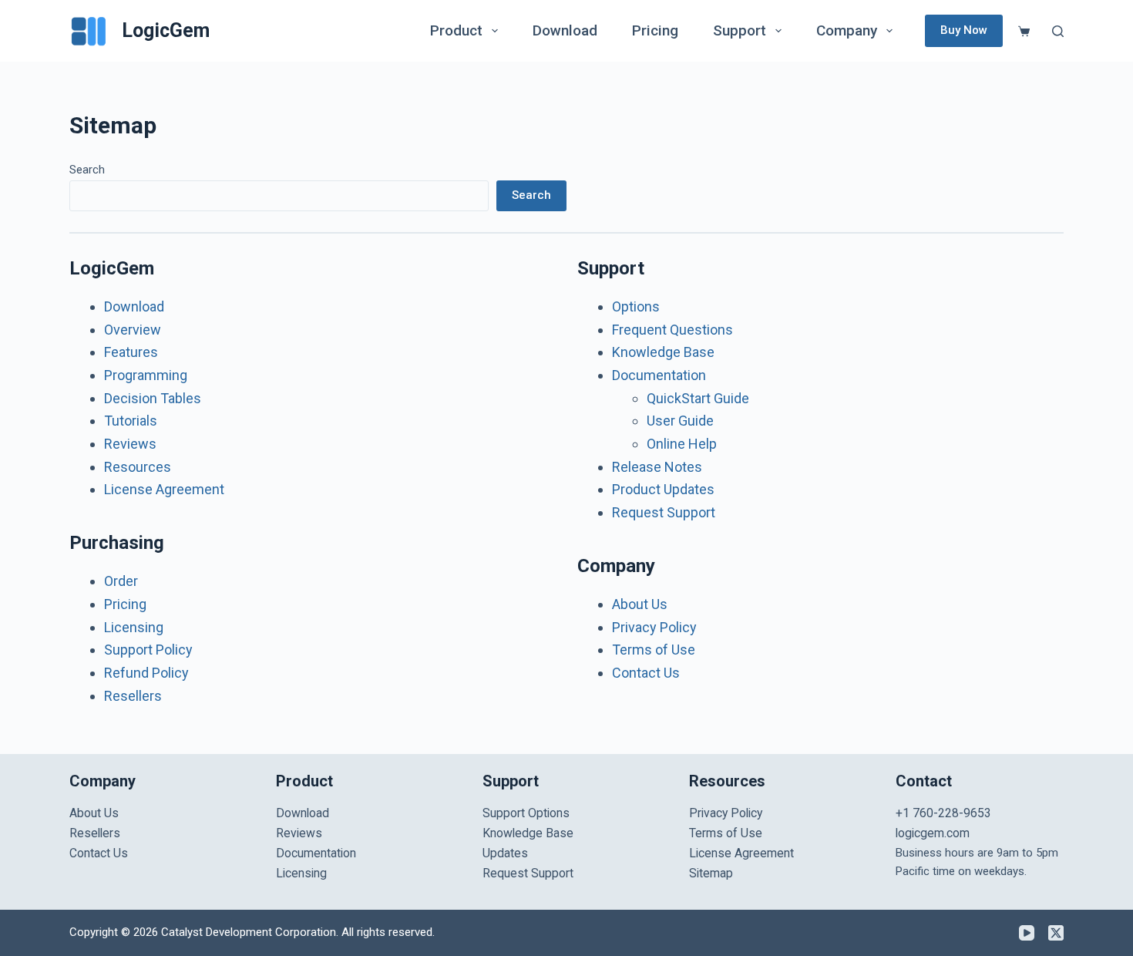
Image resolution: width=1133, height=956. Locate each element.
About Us (639, 604)
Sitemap (711, 873)
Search (87, 170)
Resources (137, 467)
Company (846, 30)
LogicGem (166, 30)
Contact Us (646, 673)
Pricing (655, 30)
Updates (505, 853)
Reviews (130, 444)
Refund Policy (146, 673)
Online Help (682, 444)
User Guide (680, 420)
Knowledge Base (663, 352)
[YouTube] (1026, 933)
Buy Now (963, 30)
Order (121, 581)
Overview (132, 329)
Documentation (659, 375)
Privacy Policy (654, 627)
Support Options (526, 813)
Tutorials (130, 420)
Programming (145, 375)
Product (456, 30)
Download (565, 30)
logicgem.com (933, 833)
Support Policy (148, 649)
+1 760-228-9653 (943, 813)
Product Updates (663, 489)
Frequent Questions (672, 329)
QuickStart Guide (698, 398)
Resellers (133, 696)
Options (636, 306)
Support (739, 30)
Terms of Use (653, 649)
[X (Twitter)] (1056, 933)
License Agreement (164, 489)
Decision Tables (152, 398)
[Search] (1058, 31)
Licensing (133, 627)
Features (131, 352)
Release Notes (657, 467)
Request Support (663, 512)
